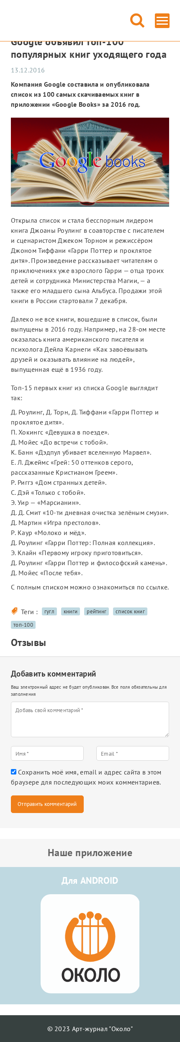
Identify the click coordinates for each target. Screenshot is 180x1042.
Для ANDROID (90, 880)
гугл (49, 611)
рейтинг (96, 611)
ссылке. (157, 587)
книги (70, 611)
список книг (130, 611)
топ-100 (23, 624)
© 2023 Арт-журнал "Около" (90, 1028)
